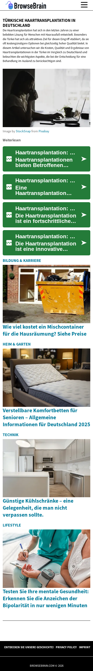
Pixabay (44, 131)
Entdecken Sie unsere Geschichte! (29, 647)
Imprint (84, 647)
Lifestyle (12, 525)
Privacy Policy (66, 647)
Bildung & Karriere (22, 260)
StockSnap (23, 131)
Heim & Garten (17, 344)
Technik (11, 434)
